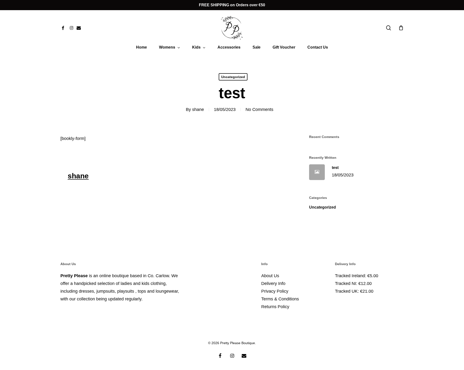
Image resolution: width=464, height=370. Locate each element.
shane (198, 109)
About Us (270, 275)
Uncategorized (233, 77)
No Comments (259, 109)
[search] (389, 27)
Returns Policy (275, 306)
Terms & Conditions (280, 299)
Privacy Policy (274, 291)
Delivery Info (273, 283)
